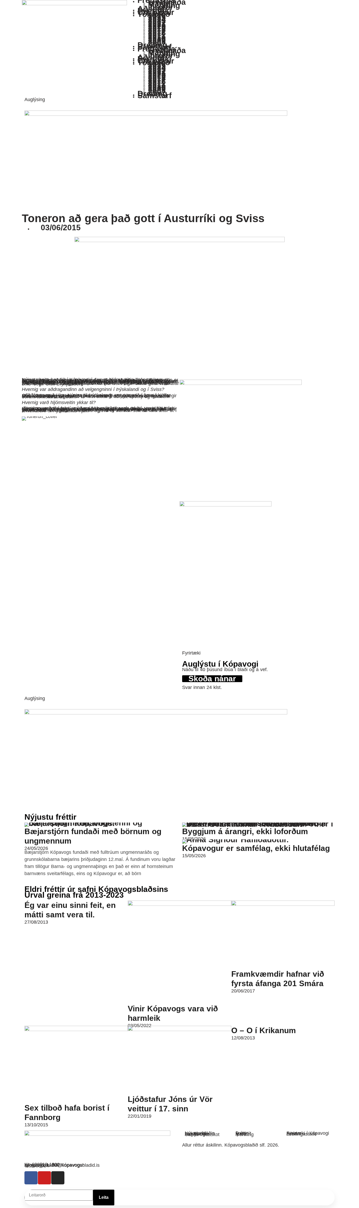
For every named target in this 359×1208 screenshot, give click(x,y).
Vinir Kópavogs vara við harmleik (173, 1013)
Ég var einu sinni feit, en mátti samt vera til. (70, 910)
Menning (244, 1134)
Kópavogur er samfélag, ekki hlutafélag (256, 848)
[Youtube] (44, 1177)
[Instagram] (57, 1177)
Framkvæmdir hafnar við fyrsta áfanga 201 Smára (277, 979)
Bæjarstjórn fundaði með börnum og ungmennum (92, 836)
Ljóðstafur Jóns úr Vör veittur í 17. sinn (170, 1104)
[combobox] (58, 1195)
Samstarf (154, 95)
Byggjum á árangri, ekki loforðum (245, 831)
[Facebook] (31, 1177)
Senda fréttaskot (202, 1134)
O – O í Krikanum (263, 1030)
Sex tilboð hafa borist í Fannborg (66, 1113)
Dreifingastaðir (301, 1134)
